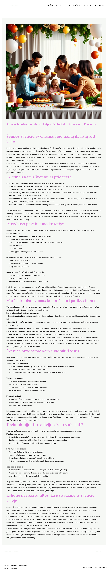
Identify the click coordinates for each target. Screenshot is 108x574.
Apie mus (60, 5)
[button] (13, 5)
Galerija (87, 5)
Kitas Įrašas (100, 551)
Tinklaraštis (74, 5)
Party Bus (11, 128)
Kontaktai (99, 5)
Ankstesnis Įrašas (10, 551)
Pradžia (49, 5)
